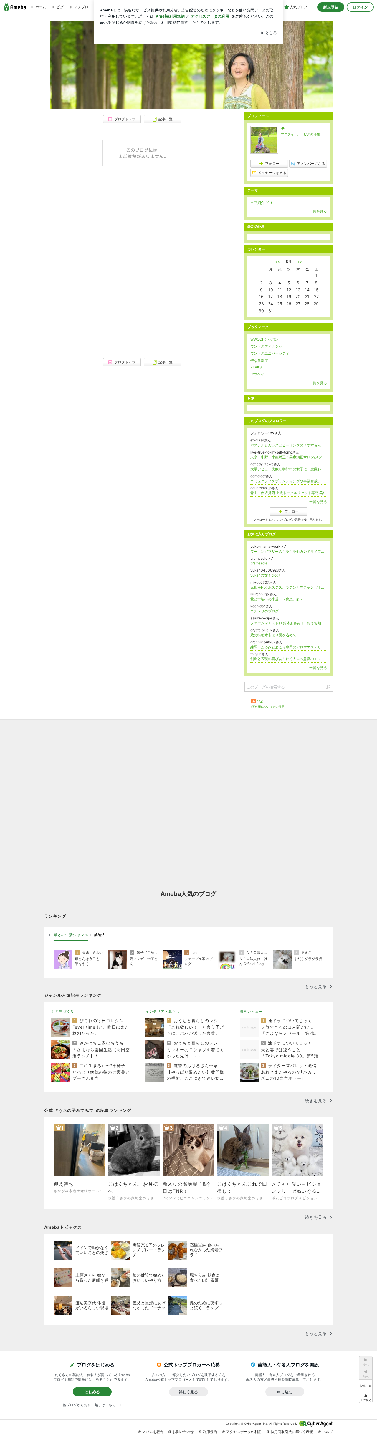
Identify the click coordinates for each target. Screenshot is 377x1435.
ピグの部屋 (312, 134)
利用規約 (210, 1431)
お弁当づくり (62, 1011)
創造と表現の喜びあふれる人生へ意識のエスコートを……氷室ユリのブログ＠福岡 (288, 659)
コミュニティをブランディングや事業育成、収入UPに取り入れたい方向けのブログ (288, 481)
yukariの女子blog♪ (265, 575)
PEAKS (256, 367)
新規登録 (330, 7)
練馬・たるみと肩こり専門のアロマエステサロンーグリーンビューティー (288, 647)
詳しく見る (188, 1391)
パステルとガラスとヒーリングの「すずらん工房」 (288, 445)
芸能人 (99, 934)
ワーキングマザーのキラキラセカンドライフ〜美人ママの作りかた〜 (288, 551)
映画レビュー (251, 1011)
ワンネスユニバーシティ (269, 353)
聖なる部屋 (259, 360)
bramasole (258, 563)
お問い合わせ (183, 1431)
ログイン (360, 7)
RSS (259, 702)
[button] (366, 1397)
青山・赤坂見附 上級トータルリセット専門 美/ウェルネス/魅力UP (288, 493)
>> (299, 261)
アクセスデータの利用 (244, 1431)
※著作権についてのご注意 (267, 706)
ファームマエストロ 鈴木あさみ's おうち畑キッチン (288, 623)
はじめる (92, 1391)
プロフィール (290, 134)
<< (277, 261)
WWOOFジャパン (264, 339)
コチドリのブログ (264, 611)
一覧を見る (318, 211)
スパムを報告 (152, 1431)
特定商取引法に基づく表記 (292, 1431)
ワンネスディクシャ (266, 346)
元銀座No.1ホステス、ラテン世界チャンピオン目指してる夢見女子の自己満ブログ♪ (288, 587)
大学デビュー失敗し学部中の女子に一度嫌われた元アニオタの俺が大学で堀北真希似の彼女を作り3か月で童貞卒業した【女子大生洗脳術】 (288, 469)
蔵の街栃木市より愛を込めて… (274, 635)
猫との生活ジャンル (71, 934)
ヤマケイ (257, 374)
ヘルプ (327, 1431)
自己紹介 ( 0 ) (261, 202)
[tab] (71, 935)
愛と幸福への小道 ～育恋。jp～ (276, 599)
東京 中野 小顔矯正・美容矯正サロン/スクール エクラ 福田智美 (288, 457)
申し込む (284, 1391)
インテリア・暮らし (162, 1011)
